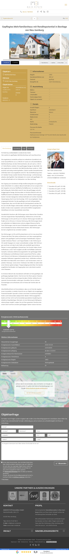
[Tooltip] (67, 549)
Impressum (14, 542)
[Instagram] (48, 12)
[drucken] (66, 62)
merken (53, 62)
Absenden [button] (62, 463)
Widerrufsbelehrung (39, 542)
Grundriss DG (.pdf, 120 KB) (57, 193)
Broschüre (61, 62)
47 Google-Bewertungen (46, 552)
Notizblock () (44, 62)
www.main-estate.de (13, 525)
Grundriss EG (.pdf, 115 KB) (57, 189)
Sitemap (31, 542)
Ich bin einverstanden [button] (34, 393)
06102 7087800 (28, 12)
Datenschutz (24, 542)
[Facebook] (38, 12)
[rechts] (37, 18)
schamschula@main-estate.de (56, 178)
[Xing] (41, 12)
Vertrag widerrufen (51, 542)
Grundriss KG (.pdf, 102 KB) (57, 186)
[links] (31, 18)
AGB (19, 542)
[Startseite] (34, 5)
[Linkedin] (44, 12)
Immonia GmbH (47, 539)
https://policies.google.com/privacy (36, 388)
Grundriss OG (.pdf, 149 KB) (57, 191)
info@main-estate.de (14, 523)
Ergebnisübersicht (8, 18)
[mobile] (66, 4)
